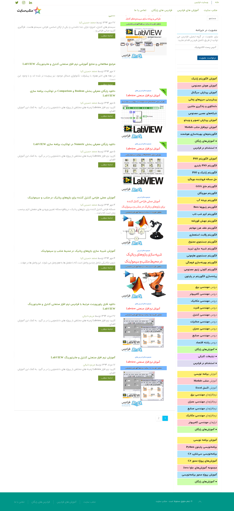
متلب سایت (210, 10)
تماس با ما (140, 10)
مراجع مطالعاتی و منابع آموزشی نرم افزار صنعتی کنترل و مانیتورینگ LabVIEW (69, 64)
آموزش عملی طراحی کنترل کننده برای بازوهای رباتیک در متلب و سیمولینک (71, 198)
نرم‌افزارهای (203, 395)
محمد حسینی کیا (87, 22)
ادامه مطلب (107, 35)
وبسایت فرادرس (201, 2)
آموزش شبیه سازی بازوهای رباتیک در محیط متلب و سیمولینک (78, 251)
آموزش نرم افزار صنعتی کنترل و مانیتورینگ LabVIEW (83, 357)
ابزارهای (203, 422)
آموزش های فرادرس (188, 10)
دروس (206, 287)
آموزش (205, 374)
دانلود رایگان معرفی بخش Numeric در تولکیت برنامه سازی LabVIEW (74, 144)
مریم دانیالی (88, 316)
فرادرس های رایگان (161, 10)
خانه (217, 2)
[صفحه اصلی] (29, 10)
